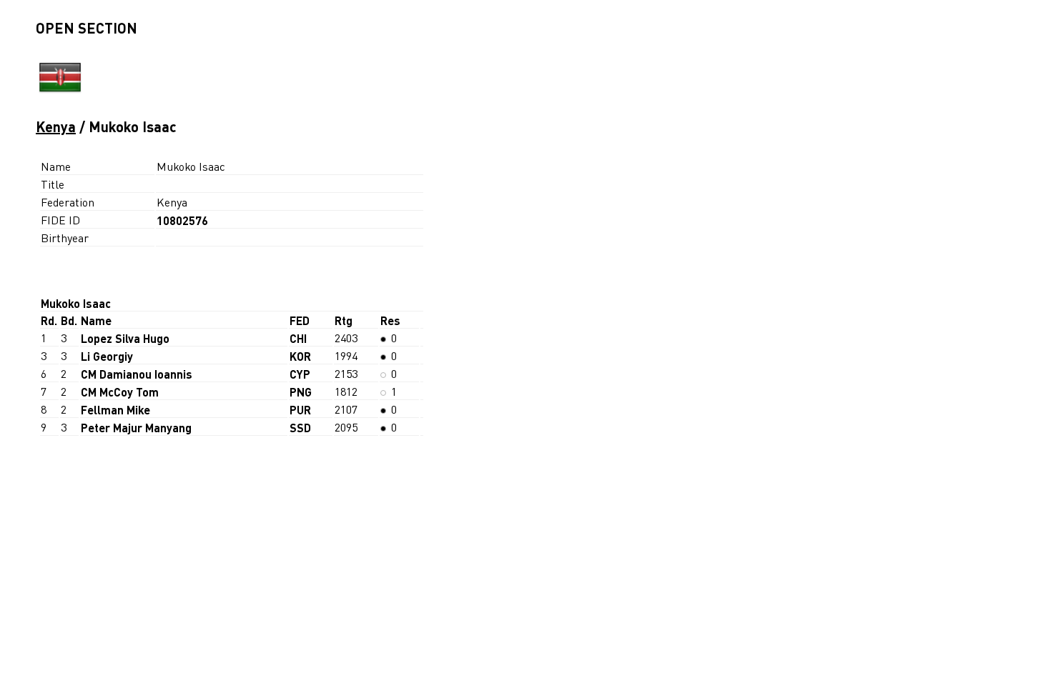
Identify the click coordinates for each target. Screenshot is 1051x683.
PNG (301, 392)
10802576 (182, 220)
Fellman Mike (115, 410)
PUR (300, 410)
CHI (298, 338)
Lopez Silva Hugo (125, 338)
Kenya (56, 126)
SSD (300, 427)
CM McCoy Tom (120, 392)
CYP (300, 374)
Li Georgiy (107, 356)
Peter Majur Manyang (136, 427)
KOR (300, 356)
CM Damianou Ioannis (136, 374)
